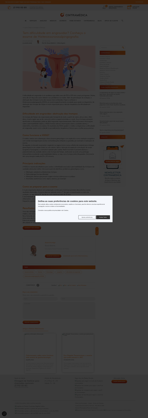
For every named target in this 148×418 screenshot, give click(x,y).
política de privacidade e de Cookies (58, 210)
